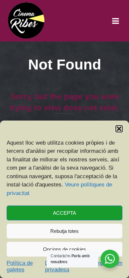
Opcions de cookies (64, 249)
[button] (119, 128)
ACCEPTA (64, 213)
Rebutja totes (64, 231)
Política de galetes (20, 266)
